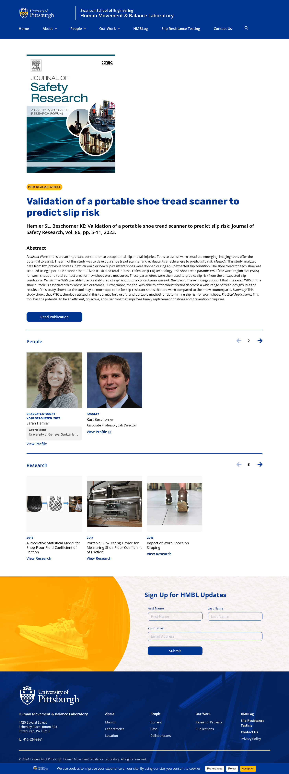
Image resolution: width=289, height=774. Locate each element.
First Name (156, 608)
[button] (50, 29)
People (76, 28)
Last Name (215, 608)
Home (24, 28)
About (48, 28)
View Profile (37, 443)
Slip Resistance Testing (181, 28)
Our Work (107, 28)
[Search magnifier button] (246, 28)
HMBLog (140, 28)
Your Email (156, 628)
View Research (39, 558)
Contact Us (223, 28)
